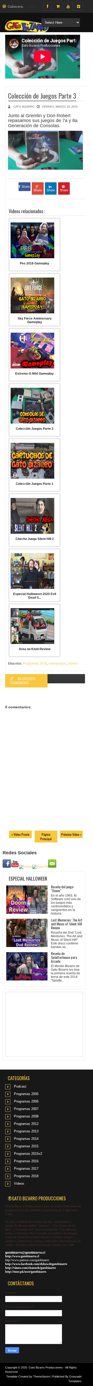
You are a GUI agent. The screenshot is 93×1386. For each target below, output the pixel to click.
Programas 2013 (26, 1131)
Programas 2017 (26, 1168)
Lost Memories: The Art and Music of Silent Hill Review (66, 923)
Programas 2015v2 (28, 1154)
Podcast (20, 1086)
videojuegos (57, 663)
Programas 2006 (26, 1101)
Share (25, 186)
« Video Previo (20, 834)
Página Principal (46, 836)
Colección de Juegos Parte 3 (42, 96)
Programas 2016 (26, 1161)
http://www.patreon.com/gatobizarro (27, 1260)
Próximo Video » (71, 834)
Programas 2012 (26, 1124)
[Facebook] (47, 6)
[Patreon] (57, 6)
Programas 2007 (26, 1109)
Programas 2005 (26, 1094)
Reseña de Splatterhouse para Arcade (64, 957)
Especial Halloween (28, 878)
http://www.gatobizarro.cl (22, 1256)
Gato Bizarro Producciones (46, 1367)
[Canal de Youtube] (68, 6)
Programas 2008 (26, 1116)
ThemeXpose (41, 1376)
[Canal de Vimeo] (78, 6)
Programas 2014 (26, 1139)
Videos (73, 663)
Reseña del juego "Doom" (62, 888)
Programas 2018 (35, 663)
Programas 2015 (26, 1146)
